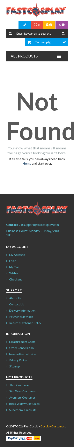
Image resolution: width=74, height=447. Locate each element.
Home (26, 163)
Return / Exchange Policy (25, 323)
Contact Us (16, 304)
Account (49, 25)
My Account (17, 254)
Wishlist (14, 273)
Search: (10, 33)
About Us (15, 298)
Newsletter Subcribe (22, 354)
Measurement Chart (22, 341)
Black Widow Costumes (24, 403)
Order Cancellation (21, 348)
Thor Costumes (19, 385)
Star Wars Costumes (22, 391)
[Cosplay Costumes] (36, 11)
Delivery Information (22, 310)
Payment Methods (21, 316)
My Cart (14, 267)
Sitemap (14, 366)
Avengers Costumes (22, 397)
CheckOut (24, 25)
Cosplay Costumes (52, 426)
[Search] (63, 33)
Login (12, 261)
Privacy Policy (18, 360)
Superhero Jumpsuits (23, 410)
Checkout (15, 279)
